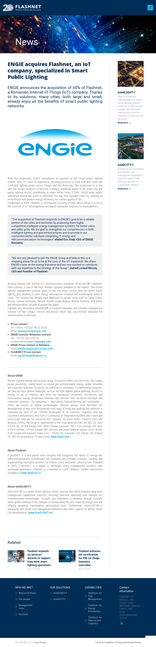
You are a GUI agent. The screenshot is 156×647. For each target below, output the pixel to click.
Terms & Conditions (104, 642)
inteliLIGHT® (127, 92)
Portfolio (23, 614)
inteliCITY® (126, 165)
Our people (24, 599)
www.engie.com (60, 436)
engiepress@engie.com (32, 331)
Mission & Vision (27, 593)
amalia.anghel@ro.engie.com (35, 348)
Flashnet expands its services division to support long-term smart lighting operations (39, 558)
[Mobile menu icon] (150, 7)
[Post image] (16, 556)
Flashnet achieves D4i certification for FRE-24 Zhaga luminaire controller (90, 558)
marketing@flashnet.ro (32, 355)
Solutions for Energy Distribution (95, 608)
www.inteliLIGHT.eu (40, 512)
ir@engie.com (42, 341)
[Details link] (130, 73)
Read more (123, 122)
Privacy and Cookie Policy (128, 642)
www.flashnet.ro (31, 473)
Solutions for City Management (95, 596)
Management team (25, 607)
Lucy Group (40, 642)
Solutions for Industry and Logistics (95, 620)
